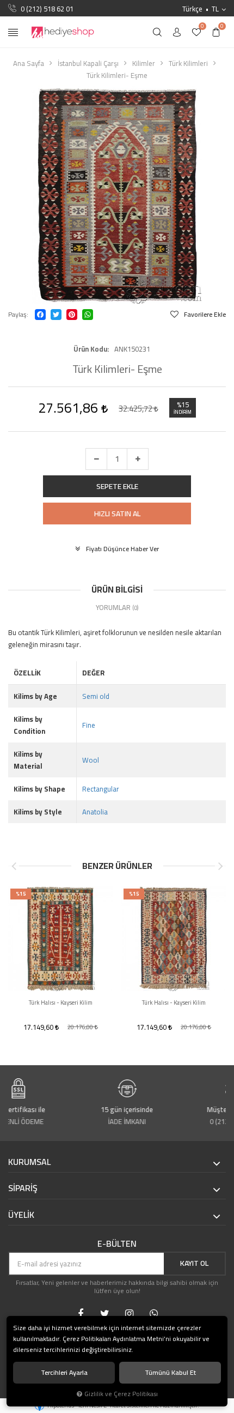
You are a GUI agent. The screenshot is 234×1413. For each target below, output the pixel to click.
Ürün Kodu (90, 349)
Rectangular (100, 788)
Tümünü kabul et (170, 1372)
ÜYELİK (21, 1215)
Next (220, 866)
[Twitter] (56, 314)
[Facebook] (40, 314)
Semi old (95, 696)
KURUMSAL (29, 1162)
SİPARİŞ (23, 1188)
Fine (88, 725)
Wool (90, 759)
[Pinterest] (71, 314)
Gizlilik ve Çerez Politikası (121, 1394)
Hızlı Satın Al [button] (117, 513)
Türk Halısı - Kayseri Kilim (61, 1003)
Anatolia (95, 811)
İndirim (183, 412)
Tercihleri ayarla (64, 1372)
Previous (13, 866)
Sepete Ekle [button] (117, 486)
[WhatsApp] (87, 314)
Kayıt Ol (194, 1263)
